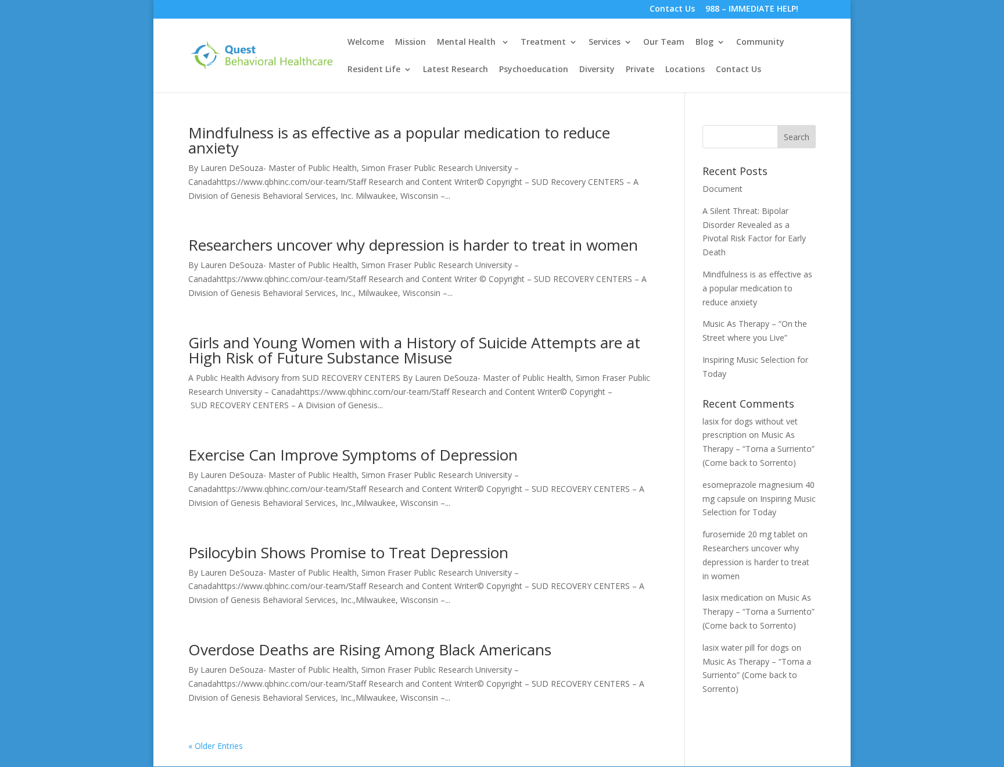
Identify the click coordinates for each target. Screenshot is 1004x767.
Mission (410, 42)
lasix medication (732, 597)
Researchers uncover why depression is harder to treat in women (413, 244)
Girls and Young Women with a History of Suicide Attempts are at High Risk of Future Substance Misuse (414, 350)
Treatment (543, 42)
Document (722, 188)
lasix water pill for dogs (745, 647)
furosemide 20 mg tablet (748, 534)
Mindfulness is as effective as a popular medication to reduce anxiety (399, 140)
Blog (704, 42)
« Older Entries (215, 745)
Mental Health (467, 42)
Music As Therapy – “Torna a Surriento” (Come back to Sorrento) (758, 448)
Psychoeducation (533, 69)
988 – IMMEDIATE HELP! (751, 9)
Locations (685, 69)
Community (760, 42)
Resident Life (373, 69)
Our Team (663, 42)
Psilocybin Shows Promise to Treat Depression (348, 552)
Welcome (365, 42)
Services (605, 42)
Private (640, 69)
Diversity (597, 69)
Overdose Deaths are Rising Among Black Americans (369, 649)
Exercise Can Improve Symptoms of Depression (353, 454)
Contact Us (672, 9)
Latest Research (455, 69)
